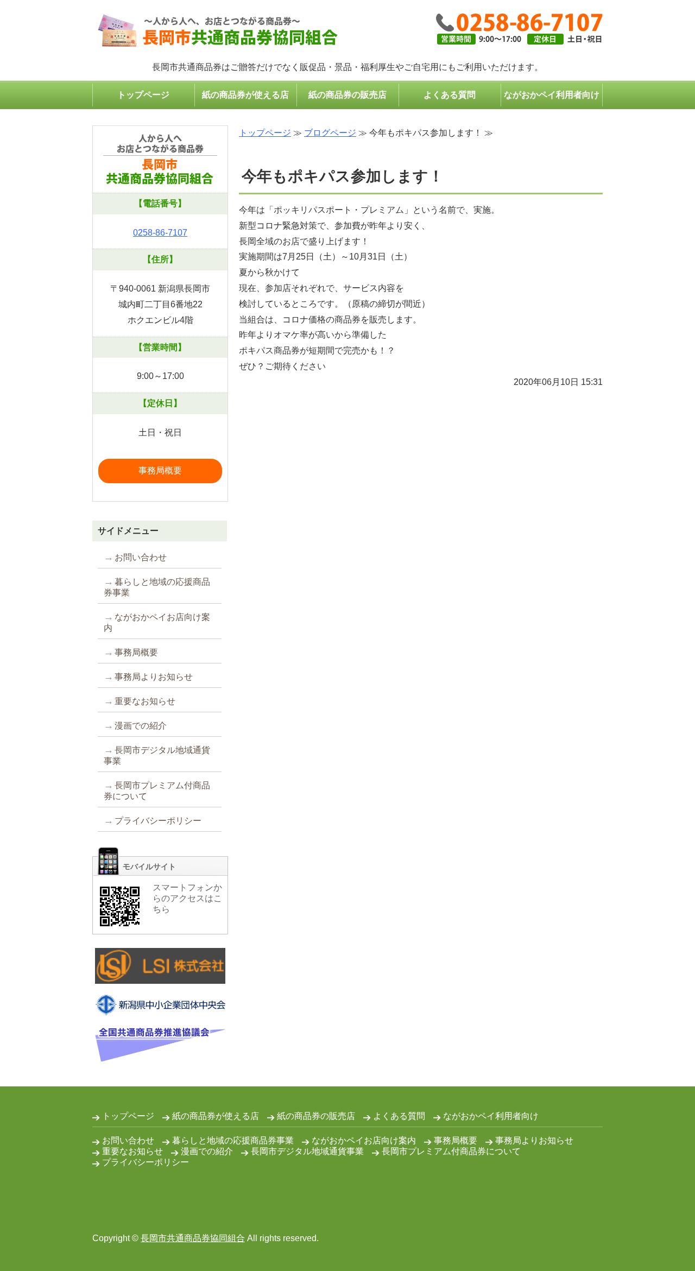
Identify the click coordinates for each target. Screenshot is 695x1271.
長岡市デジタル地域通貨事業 (157, 755)
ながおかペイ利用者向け (551, 94)
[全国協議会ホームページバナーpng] (160, 1053)
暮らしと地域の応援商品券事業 (157, 587)
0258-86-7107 (160, 232)
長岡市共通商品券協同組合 (193, 1238)
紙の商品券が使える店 (245, 94)
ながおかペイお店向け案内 (157, 622)
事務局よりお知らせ (154, 676)
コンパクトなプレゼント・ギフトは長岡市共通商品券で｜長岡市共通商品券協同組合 (215, 31)
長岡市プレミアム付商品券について (157, 791)
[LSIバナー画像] (160, 975)
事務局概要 (160, 470)
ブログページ (330, 132)
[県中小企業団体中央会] (160, 1007)
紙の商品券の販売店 (347, 94)
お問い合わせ (141, 557)
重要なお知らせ (145, 701)
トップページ (143, 94)
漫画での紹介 (141, 725)
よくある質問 (450, 94)
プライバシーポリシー (158, 820)
